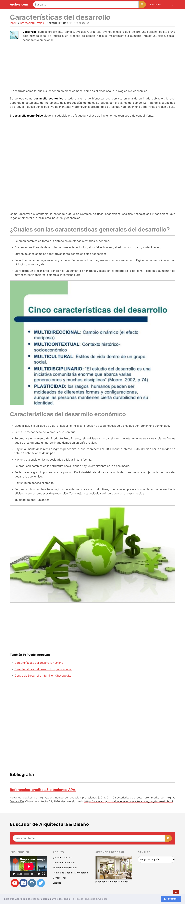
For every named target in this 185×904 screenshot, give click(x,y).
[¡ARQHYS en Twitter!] (40, 883)
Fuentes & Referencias (65, 867)
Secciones (155, 4)
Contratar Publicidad (64, 862)
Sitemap (57, 883)
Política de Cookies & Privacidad (70, 872)
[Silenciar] (38, 873)
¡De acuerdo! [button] (170, 898)
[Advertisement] (92, 66)
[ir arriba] (176, 893)
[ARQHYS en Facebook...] (23, 883)
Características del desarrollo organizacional (43, 669)
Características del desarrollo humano (38, 662)
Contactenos (59, 877)
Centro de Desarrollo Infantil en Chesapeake (42, 675)
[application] (28, 866)
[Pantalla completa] (43, 873)
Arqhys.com (19, 4)
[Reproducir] (14, 873)
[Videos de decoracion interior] (14, 883)
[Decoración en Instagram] (32, 883)
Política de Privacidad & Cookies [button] (89, 898)
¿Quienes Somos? (62, 857)
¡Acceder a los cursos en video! (112, 881)
